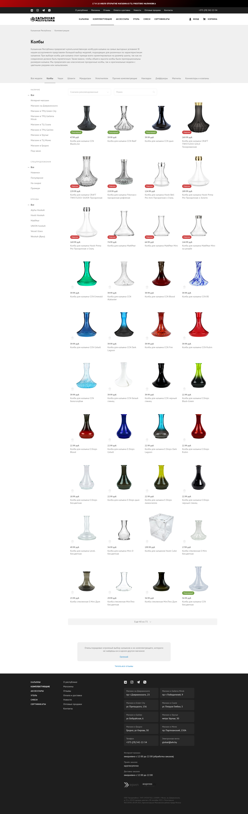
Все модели (36, 78)
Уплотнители (101, 78)
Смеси (147, 19)
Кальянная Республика (41, 31)
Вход (196, 19)
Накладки (146, 78)
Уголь (136, 19)
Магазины (95, 10)
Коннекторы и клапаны (197, 78)
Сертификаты (162, 19)
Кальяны (84, 19)
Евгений (124, 657)
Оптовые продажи (153, 10)
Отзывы (106, 10)
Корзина (212, 19)
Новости (137, 10)
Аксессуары (122, 19)
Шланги (71, 78)
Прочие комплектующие (124, 78)
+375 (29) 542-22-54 (208, 10)
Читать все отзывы (124, 666)
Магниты (176, 78)
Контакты (168, 10)
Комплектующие (102, 19)
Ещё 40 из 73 (141, 621)
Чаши (60, 78)
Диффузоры (162, 78)
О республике (81, 10)
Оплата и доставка (122, 10)
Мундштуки (85, 78)
